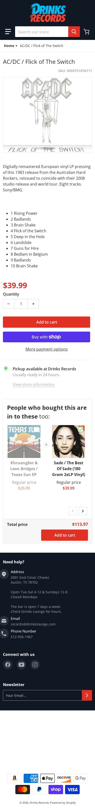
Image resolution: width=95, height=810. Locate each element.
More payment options (47, 349)
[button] (8, 32)
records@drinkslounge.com (33, 624)
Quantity (11, 294)
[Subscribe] (87, 695)
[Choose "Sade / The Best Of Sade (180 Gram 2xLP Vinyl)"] (80, 429)
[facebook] (8, 665)
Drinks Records (39, 802)
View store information (34, 384)
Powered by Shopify (63, 802)
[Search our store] (74, 31)
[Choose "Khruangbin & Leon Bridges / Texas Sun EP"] (36, 429)
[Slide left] (72, 511)
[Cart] (87, 32)
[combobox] (47, 31)
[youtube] (21, 665)
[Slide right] (83, 511)
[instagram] (35, 665)
